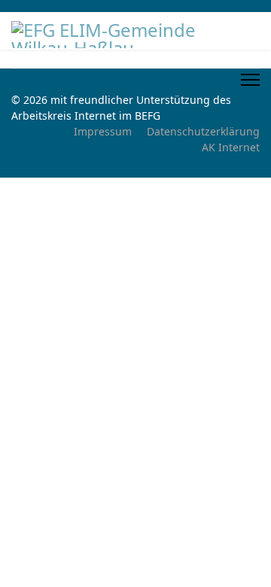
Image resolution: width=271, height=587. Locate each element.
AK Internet (231, 147)
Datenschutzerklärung (203, 131)
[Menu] (250, 79)
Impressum (103, 131)
